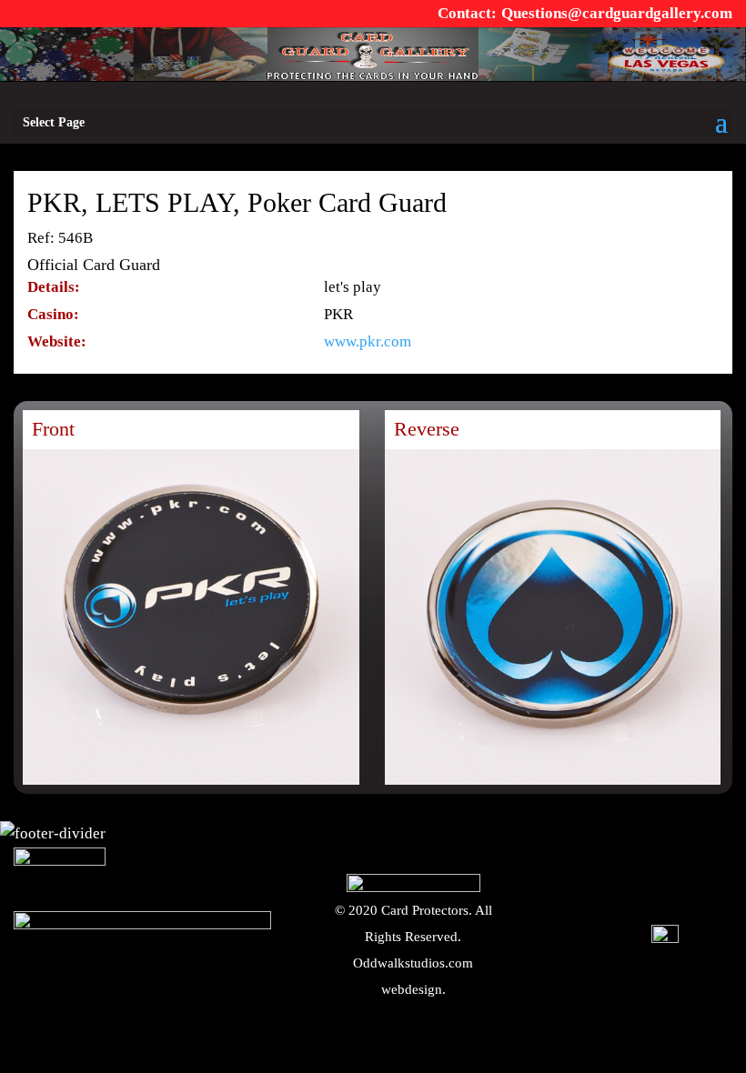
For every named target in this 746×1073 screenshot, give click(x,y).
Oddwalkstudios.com (413, 963)
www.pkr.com (367, 341)
